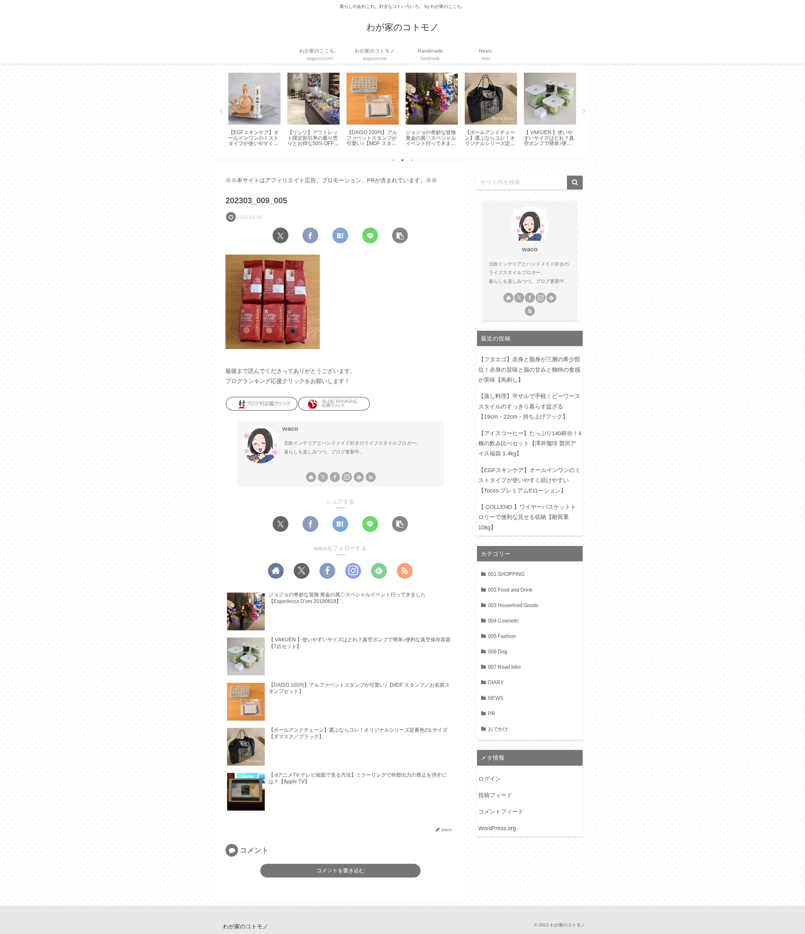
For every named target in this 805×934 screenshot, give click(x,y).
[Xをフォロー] (323, 477)
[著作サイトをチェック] (311, 477)
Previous (221, 111)
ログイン (489, 778)
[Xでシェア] (280, 235)
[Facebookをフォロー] (335, 477)
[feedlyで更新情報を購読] (359, 477)
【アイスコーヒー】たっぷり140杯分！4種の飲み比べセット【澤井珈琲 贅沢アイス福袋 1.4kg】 (529, 443)
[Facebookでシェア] (310, 235)
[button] (400, 235)
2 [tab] (402, 160)
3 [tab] (412, 160)
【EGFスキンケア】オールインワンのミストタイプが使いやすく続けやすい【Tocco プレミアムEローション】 (529, 480)
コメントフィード (501, 811)
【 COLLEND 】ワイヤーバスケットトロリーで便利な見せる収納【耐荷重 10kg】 (527, 517)
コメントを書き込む (340, 871)
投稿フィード (495, 795)
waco (290, 428)
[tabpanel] (254, 110)
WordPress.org (497, 828)
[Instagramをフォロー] (347, 477)
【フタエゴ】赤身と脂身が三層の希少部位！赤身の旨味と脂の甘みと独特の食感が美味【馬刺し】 (529, 369)
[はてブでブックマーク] (340, 235)
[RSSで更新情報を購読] (371, 477)
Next (584, 111)
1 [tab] (393, 160)
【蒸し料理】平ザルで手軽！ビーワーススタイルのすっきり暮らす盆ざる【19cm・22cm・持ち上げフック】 (529, 406)
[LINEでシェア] (370, 235)
